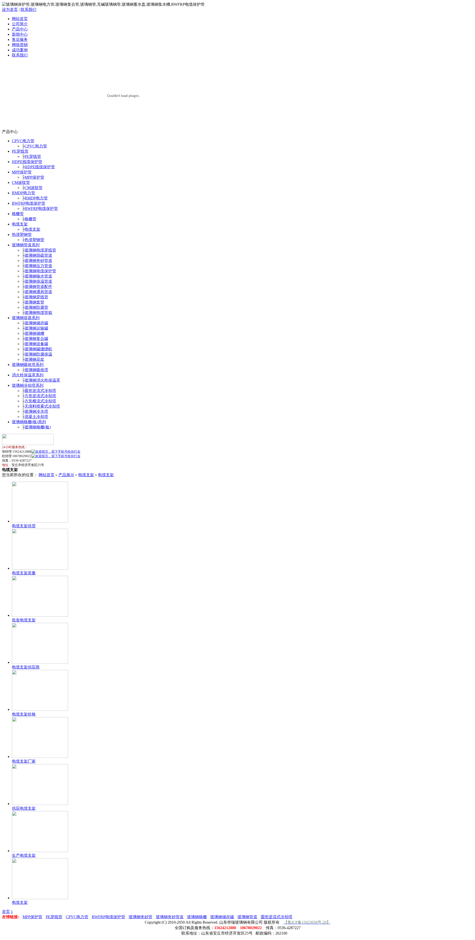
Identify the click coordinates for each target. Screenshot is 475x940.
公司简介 (20, 24)
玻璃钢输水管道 (38, 276)
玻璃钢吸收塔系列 (28, 364)
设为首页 (10, 9)
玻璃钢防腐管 (36, 307)
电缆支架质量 (24, 573)
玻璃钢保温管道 (38, 281)
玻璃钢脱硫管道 (38, 255)
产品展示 (66, 475)
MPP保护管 (22, 172)
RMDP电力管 (23, 193)
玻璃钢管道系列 (26, 245)
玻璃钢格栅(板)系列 (29, 422)
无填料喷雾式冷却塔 (42, 406)
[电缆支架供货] (40, 521)
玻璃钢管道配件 (38, 286)
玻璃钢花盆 (34, 359)
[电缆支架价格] (40, 709)
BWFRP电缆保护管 (28, 203)
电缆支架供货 (24, 526)
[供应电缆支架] (40, 804)
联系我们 (28, 9)
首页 (6, 912)
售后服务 (20, 39)
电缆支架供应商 (26, 667)
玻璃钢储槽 (34, 333)
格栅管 (18, 214)
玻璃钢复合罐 (36, 338)
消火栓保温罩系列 (28, 375)
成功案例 (20, 50)
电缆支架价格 (24, 714)
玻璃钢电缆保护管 (40, 271)
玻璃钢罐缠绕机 (38, 349)
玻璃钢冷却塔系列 (28, 385)
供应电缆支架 (24, 808)
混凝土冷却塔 (36, 417)
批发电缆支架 (24, 620)
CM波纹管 (21, 182)
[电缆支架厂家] (40, 756)
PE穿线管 (20, 151)
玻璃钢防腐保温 (38, 354)
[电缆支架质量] (40, 568)
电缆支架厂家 (24, 761)
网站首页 (20, 19)
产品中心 (20, 29)
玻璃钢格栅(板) (37, 427)
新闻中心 (20, 34)
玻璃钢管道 (247, 917)
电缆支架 (20, 224)
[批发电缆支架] (40, 615)
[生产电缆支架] (40, 851)
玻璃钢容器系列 (26, 318)
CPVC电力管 (23, 141)
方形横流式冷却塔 (40, 401)
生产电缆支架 (24, 855)
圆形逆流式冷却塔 (40, 390)
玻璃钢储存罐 (36, 323)
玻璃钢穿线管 (36, 297)
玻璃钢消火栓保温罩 (42, 380)
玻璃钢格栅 (197, 917)
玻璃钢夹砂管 (140, 917)
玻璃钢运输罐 (36, 328)
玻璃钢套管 (34, 302)
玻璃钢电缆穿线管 (40, 250)
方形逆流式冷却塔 (40, 396)
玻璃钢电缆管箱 (38, 312)
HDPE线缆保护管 (27, 162)
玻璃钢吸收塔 (36, 370)
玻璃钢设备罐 (36, 344)
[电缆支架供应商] (40, 662)
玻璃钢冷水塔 (36, 411)
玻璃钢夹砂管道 (38, 260)
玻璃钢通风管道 (38, 292)
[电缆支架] (40, 898)
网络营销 (20, 45)
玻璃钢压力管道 (38, 266)
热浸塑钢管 (22, 234)
